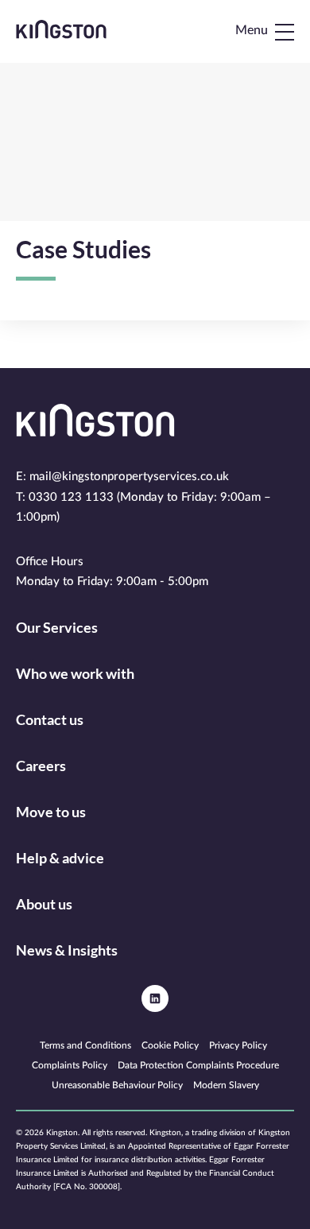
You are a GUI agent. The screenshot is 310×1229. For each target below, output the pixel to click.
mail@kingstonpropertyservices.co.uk (129, 477)
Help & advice (60, 858)
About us (44, 904)
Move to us (51, 811)
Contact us (49, 719)
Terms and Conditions (85, 1045)
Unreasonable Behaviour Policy (117, 1085)
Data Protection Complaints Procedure (198, 1065)
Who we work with (75, 673)
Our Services (57, 627)
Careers (41, 765)
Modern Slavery (226, 1085)
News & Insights (67, 950)
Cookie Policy (170, 1045)
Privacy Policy (238, 1045)
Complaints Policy (69, 1065)
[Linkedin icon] (155, 998)
